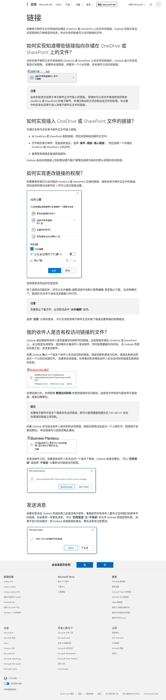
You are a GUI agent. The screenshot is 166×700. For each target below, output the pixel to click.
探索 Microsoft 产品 (11, 607)
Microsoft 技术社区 (65, 648)
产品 (68, 4)
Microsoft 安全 (9, 638)
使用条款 (89, 694)
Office (58, 4)
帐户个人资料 (63, 581)
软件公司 (61, 664)
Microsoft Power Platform (68, 658)
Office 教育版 (117, 602)
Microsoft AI (8, 632)
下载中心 (61, 586)
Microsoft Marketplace (67, 653)
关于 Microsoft (118, 638)
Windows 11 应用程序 (12, 612)
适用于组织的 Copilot (12, 597)
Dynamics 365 (9, 648)
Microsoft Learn (64, 638)
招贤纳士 (115, 632)
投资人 (114, 653)
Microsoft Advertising (12, 658)
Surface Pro (8, 581)
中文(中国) (13, 678)
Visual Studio (63, 669)
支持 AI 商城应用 (64, 643)
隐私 (80, 694)
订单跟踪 (61, 592)
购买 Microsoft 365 (107, 4)
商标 (99, 694)
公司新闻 (115, 643)
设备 (78, 4)
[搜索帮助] (150, 4)
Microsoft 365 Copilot (12, 664)
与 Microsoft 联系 (67, 694)
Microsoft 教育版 (118, 581)
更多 (88, 4)
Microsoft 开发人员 (65, 632)
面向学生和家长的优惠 (121, 612)
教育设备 (115, 586)
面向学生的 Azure (119, 618)
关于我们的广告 (112, 694)
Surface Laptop (10, 586)
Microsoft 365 (45, 4)
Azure (6, 643)
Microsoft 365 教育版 (120, 597)
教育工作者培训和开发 (121, 607)
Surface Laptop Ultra (12, 592)
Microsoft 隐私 (118, 648)
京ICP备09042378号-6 (131, 694)
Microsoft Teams (10, 669)
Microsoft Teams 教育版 (121, 592)
